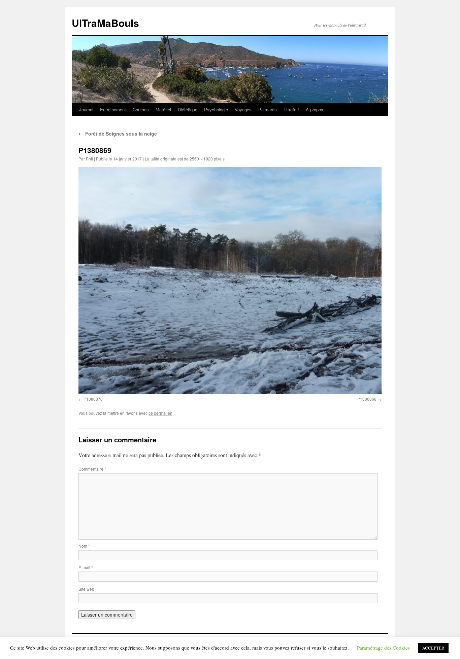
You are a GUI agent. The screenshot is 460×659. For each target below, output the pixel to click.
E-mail (85, 567)
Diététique (187, 109)
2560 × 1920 (201, 158)
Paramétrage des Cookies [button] (383, 647)
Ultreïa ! (291, 109)
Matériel (163, 109)
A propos (314, 109)
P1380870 (93, 399)
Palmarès (267, 109)
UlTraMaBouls (105, 22)
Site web (86, 589)
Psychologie (216, 109)
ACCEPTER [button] (433, 648)
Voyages (243, 109)
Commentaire (92, 469)
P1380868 (366, 399)
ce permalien (160, 413)
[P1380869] (230, 280)
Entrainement (113, 109)
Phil (89, 158)
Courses (141, 109)
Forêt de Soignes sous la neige (117, 133)
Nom (84, 546)
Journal (86, 109)
